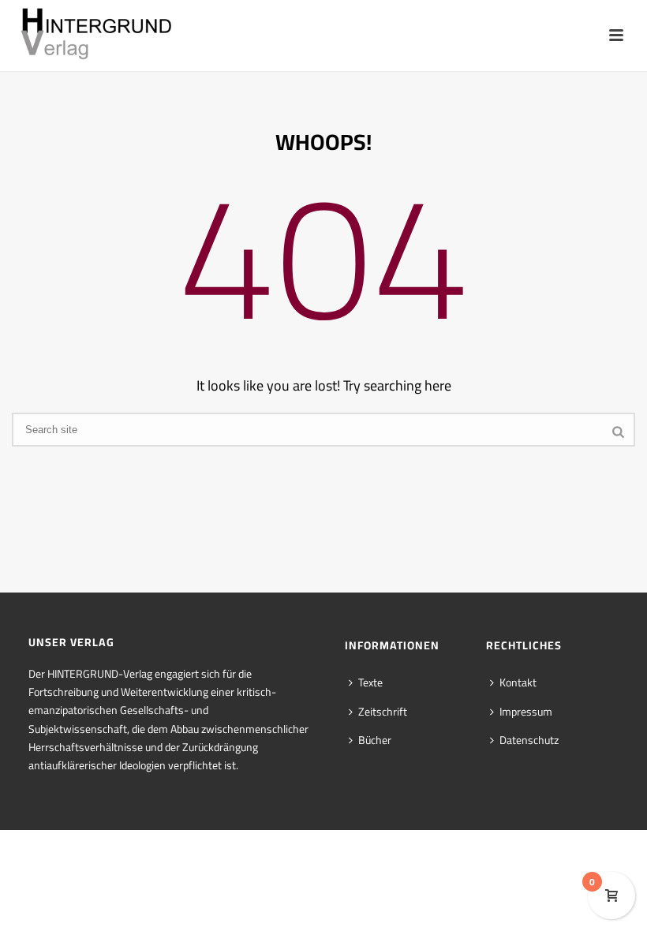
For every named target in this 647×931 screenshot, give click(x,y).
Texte (370, 682)
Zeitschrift (382, 711)
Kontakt (518, 682)
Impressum (525, 711)
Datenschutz (529, 740)
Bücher (374, 740)
